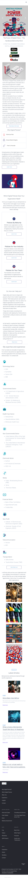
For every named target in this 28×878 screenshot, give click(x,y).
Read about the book (14, 126)
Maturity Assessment (7, 820)
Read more (14, 342)
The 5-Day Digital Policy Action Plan (19, 816)
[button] (26, 2)
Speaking (4, 855)
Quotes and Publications (17, 839)
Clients (3, 852)
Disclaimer (4, 872)
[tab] (14, 134)
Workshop (4, 835)
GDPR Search (5, 838)
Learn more (9, 167)
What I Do (4, 795)
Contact (4, 803)
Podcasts (16, 835)
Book (3, 818)
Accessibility (10, 872)
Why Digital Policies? (7, 789)
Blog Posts (16, 830)
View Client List (14, 567)
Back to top (23, 864)
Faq (3, 830)
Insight (4, 695)
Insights (4, 800)
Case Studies (5, 815)
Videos (3, 833)
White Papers (17, 833)
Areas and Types (6, 812)
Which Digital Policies (7, 792)
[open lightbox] (14, 181)
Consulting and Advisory (20, 812)
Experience (4, 797)
